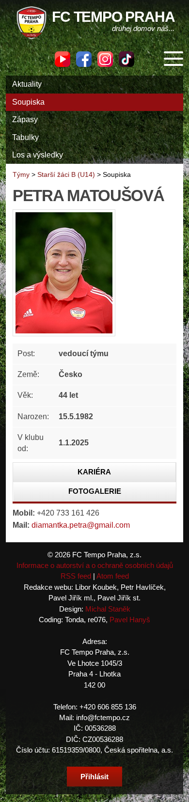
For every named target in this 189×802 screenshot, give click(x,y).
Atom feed (112, 576)
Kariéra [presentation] (94, 472)
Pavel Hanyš (130, 619)
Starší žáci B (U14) (66, 174)
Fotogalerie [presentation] (94, 491)
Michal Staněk (107, 609)
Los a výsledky (37, 155)
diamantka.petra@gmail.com (81, 525)
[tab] (94, 472)
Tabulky (25, 137)
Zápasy (25, 119)
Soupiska (28, 102)
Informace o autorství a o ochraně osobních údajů (94, 565)
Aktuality (27, 84)
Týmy (21, 174)
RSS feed (76, 576)
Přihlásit (94, 776)
